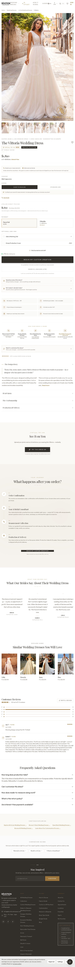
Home (3, 10)
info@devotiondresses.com (10, 911)
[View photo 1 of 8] (5, 128)
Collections (23, 901)
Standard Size (55, 187)
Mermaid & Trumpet (26, 936)
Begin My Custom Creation (38, 551)
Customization (43, 908)
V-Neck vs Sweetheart (53, 851)
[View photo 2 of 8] (13, 128)
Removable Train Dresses (27, 929)
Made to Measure (19, 187)
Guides (45, 3)
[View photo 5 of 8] (37, 128)
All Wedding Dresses (26, 897)
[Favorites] (67, 3)
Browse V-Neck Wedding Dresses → (39, 825)
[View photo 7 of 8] (53, 128)
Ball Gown (23, 940)
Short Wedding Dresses (27, 926)
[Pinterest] (12, 921)
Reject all (51, 962)
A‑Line (22, 933)
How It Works (35, 3)
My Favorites (61, 918)
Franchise (60, 911)
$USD (54, 3)
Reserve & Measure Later (37, 269)
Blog (40, 922)
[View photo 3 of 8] (21, 128)
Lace (21, 947)
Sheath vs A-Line (35, 851)
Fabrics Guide (43, 901)
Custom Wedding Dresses (27, 904)
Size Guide (6, 197)
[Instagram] (3, 921)
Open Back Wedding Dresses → (61, 825)
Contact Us (61, 901)
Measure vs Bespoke (45, 911)
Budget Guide (43, 918)
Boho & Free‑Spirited (26, 950)
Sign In (71, 3)
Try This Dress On (39, 449)
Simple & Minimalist (26, 954)
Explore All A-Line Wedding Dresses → (15, 825)
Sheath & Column (25, 943)
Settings (60, 962)
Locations (61, 908)
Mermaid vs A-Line (18, 851)
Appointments (62, 904)
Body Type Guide (44, 915)
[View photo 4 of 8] (29, 128)
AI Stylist (26, 3)
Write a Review (66, 700)
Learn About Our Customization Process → (47, 828)
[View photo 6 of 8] (45, 128)
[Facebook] (8, 921)
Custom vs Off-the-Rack (46, 904)
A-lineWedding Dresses (25, 10)
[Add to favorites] (72, 142)
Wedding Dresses (13, 3)
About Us (60, 897)
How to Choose (43, 897)
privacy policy (17, 964)
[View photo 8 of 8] (61, 128)
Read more (45, 385)
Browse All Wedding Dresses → (24, 828)
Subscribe (52, 878)
